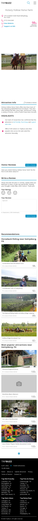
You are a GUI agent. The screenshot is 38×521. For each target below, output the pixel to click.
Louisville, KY (24, 492)
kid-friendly (16, 122)
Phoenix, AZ (24, 489)
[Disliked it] (15, 193)
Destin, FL (23, 506)
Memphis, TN (5, 492)
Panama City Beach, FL (27, 491)
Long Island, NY (6, 504)
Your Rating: (6, 190)
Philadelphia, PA (25, 513)
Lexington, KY (5, 501)
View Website (9, 23)
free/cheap (24, 122)
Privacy (30, 472)
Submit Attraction (20, 472)
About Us (10, 472)
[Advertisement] (19, 39)
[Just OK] (9, 193)
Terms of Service (6, 474)
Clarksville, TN (6, 487)
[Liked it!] (3, 193)
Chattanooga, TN (7, 491)
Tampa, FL (23, 483)
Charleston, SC (24, 502)
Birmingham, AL (6, 483)
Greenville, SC (5, 513)
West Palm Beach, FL (8, 494)
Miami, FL (23, 510)
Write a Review (31, 165)
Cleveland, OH (5, 502)
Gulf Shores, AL (6, 485)
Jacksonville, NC (25, 494)
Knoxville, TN (5, 489)
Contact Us (17, 474)
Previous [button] (3, 61)
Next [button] (34, 61)
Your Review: (6, 198)
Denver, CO (23, 504)
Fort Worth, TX (6, 506)
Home (3, 472)
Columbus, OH (6, 481)
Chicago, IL (23, 508)
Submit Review (31, 216)
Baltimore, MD (6, 510)
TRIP (6, 3)
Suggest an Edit (9, 26)
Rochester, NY (6, 512)
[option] (19, 61)
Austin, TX (23, 512)
